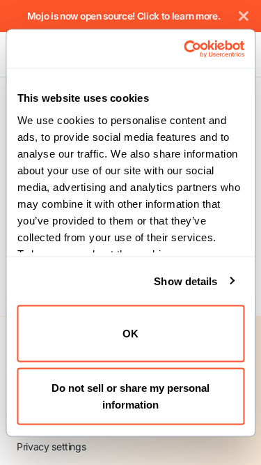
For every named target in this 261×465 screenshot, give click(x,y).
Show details (185, 281)
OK (130, 334)
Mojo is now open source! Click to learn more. (124, 16)
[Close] (243, 16)
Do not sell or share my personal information (130, 395)
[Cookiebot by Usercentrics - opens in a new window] (185, 49)
